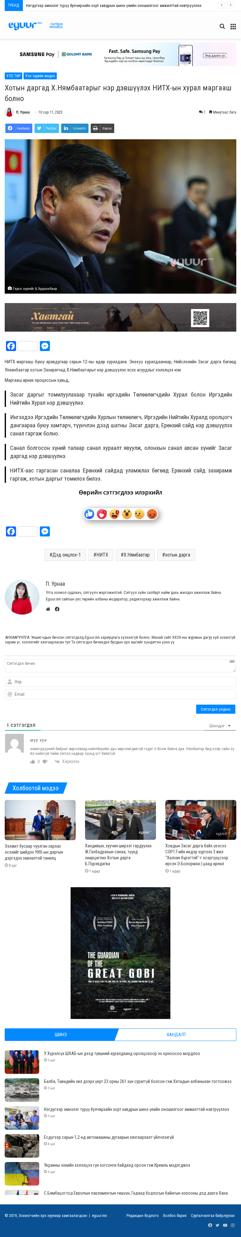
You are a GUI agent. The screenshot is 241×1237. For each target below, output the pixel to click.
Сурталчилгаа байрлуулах (213, 1215)
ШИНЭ (61, 1034)
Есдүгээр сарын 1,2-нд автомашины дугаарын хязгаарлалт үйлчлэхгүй (87, 5)
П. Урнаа (23, 112)
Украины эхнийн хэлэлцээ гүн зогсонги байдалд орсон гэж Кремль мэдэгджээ (117, 1165)
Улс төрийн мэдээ (40, 76)
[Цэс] (233, 29)
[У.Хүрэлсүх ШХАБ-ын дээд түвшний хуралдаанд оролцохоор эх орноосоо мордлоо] (22, 1062)
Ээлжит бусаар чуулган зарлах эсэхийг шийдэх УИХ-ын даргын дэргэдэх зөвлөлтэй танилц (34, 852)
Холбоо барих (175, 1215)
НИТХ (102, 555)
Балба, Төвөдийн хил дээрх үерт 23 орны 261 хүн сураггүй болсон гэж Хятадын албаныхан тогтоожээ (138, 1081)
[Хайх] (222, 29)
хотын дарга (177, 555)
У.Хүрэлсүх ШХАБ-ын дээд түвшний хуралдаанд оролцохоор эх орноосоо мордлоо (122, 1053)
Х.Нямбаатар (137, 555)
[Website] (49, 609)
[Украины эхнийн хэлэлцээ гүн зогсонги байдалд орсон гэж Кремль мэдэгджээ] (22, 1174)
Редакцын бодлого (142, 1215)
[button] (120, 54)
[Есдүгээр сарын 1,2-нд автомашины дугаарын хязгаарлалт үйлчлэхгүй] (22, 1146)
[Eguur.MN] (36, 26)
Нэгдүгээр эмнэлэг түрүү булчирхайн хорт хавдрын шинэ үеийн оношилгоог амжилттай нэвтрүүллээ (136, 1109)
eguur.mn (99, 1215)
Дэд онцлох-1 (66, 555)
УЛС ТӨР (13, 76)
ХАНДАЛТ (176, 1034)
